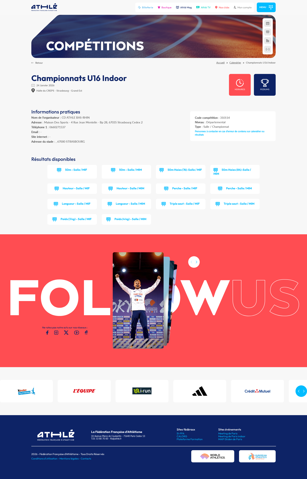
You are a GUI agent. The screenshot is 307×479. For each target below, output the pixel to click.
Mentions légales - (70, 458)
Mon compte (244, 7)
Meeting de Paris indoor (231, 436)
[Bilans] (267, 40)
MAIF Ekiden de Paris (230, 439)
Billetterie (147, 7)
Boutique (166, 7)
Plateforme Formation (190, 439)
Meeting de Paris (227, 433)
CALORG (182, 436)
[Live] (267, 49)
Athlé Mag (186, 7)
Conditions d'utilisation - (45, 458)
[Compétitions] (267, 23)
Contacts (86, 458)
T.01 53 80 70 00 (99, 438)
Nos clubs (224, 7)
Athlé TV (206, 7)
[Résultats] (267, 32)
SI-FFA (180, 433)
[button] (196, 262)
